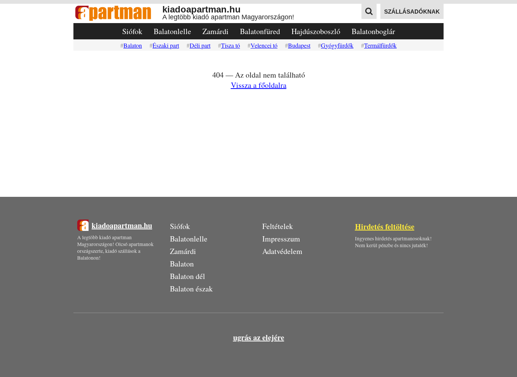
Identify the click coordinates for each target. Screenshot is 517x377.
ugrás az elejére (258, 337)
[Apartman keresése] (369, 11)
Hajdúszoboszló (315, 31)
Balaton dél (187, 276)
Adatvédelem (282, 251)
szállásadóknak (412, 11)
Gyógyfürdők (337, 45)
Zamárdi (215, 31)
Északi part (166, 45)
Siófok (132, 31)
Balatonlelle (172, 31)
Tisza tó (230, 45)
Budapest (299, 45)
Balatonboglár (373, 31)
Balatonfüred (260, 31)
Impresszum (281, 239)
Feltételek (277, 226)
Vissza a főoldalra (259, 85)
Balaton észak (191, 289)
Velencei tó (264, 45)
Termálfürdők (380, 45)
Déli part (200, 45)
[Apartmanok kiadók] (117, 13)
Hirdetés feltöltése (384, 226)
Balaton (132, 45)
